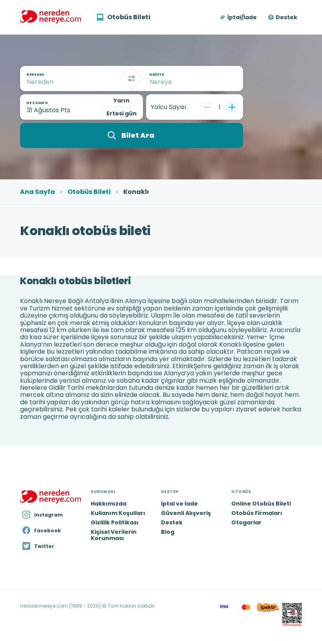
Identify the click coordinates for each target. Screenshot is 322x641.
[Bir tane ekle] (232, 107)
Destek (286, 17)
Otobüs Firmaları (256, 513)
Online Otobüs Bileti (261, 504)
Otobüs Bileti (89, 192)
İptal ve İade (179, 504)
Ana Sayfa (37, 192)
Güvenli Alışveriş (186, 513)
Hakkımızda (108, 504)
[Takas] (131, 78)
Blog (167, 532)
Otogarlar (246, 522)
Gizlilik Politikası (115, 522)
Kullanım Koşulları (118, 513)
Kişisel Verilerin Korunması (114, 535)
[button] (239, 17)
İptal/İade (242, 17)
